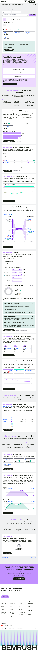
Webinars (29, 614)
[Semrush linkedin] (1, 623)
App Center (12, 612)
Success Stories (3, 612)
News (20, 606)
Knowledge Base (30, 603)
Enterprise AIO (12, 606)
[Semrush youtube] (4, 623)
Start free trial (5, 596)
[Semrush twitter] (6, 623)
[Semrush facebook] (5, 623)
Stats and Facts (3, 613)
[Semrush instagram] (2, 623)
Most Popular (20, 4)
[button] (33, 4)
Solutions (2, 606)
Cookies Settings (20, 628)
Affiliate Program (4, 615)
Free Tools (11, 615)
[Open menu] (36, 1)
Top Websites (12, 613)
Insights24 (11, 609)
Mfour (11, 610)
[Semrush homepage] (3, 1)
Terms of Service (11, 628)
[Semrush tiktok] (3, 623)
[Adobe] (2, 625)
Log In (26, 1)
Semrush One (3, 603)
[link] (6, 4)
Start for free (32, 1)
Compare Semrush (4, 610)
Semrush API (30, 606)
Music (5, 24)
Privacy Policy (3, 628)
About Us (20, 603)
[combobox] (14, 15)
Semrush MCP (12, 603)
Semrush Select (21, 610)
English (35, 628)
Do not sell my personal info (21, 614)
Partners (20, 609)
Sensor (11, 616)
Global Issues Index (22, 612)
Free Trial (2, 609)
